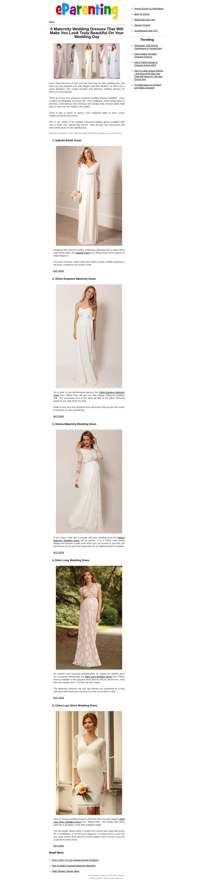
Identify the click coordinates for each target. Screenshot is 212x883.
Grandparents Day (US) (146, 30)
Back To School (141, 14)
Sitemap (121, 875)
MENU (51, 22)
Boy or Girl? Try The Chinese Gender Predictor (75, 860)
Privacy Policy (112, 875)
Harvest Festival (142, 25)
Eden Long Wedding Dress (98, 676)
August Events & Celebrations (149, 8)
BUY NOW (58, 271)
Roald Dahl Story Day (144, 19)
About (104, 875)
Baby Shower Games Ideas (65, 871)
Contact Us (97, 875)
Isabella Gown (83, 253)
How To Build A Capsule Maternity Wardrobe (74, 865)
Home (90, 875)
